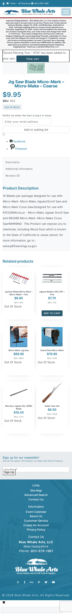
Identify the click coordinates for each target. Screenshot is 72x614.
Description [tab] (12, 162)
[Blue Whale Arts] (28, 12)
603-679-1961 (41, 3)
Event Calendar (36, 511)
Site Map (36, 490)
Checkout (26, 3)
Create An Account (36, 525)
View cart (32, 59)
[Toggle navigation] (66, 11)
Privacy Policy (36, 529)
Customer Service (36, 520)
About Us (36, 516)
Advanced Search (36, 495)
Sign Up (9, 472)
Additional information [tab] (19, 168)
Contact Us (36, 499)
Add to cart (52, 313)
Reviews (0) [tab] (12, 175)
